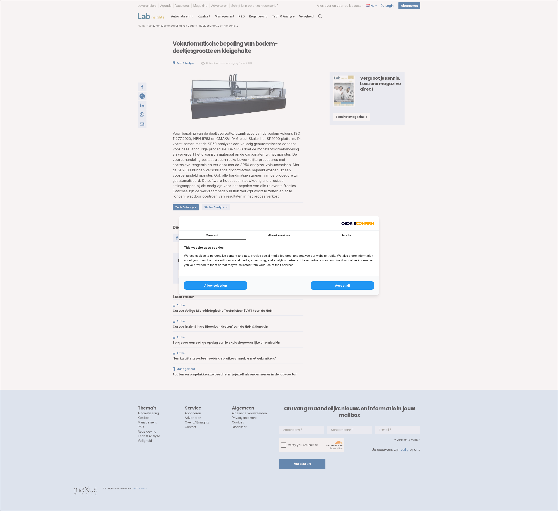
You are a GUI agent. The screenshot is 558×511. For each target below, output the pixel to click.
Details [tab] (346, 235)
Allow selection (215, 285)
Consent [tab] (212, 235)
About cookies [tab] (279, 235)
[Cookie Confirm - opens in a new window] (357, 223)
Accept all (342, 285)
